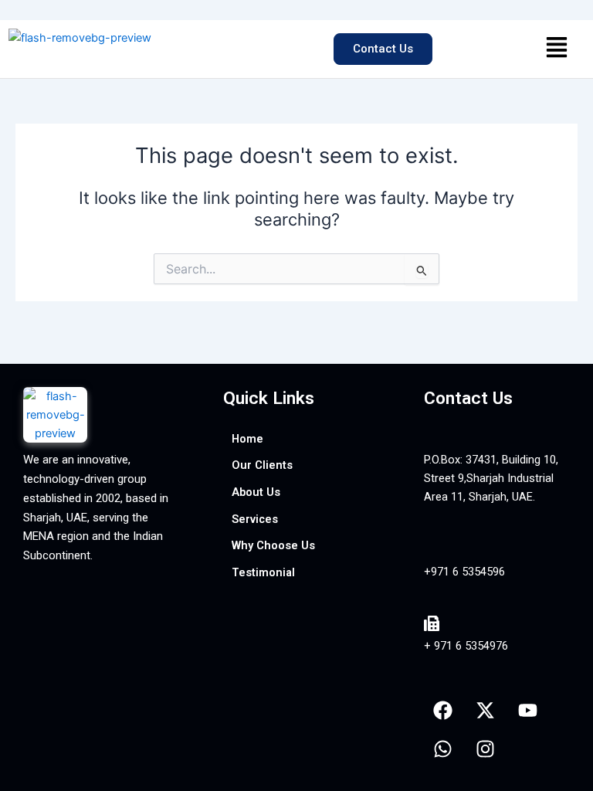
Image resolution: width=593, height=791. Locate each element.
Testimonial (263, 572)
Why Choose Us (273, 545)
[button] (556, 49)
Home (247, 439)
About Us (256, 492)
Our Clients (262, 465)
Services (255, 519)
